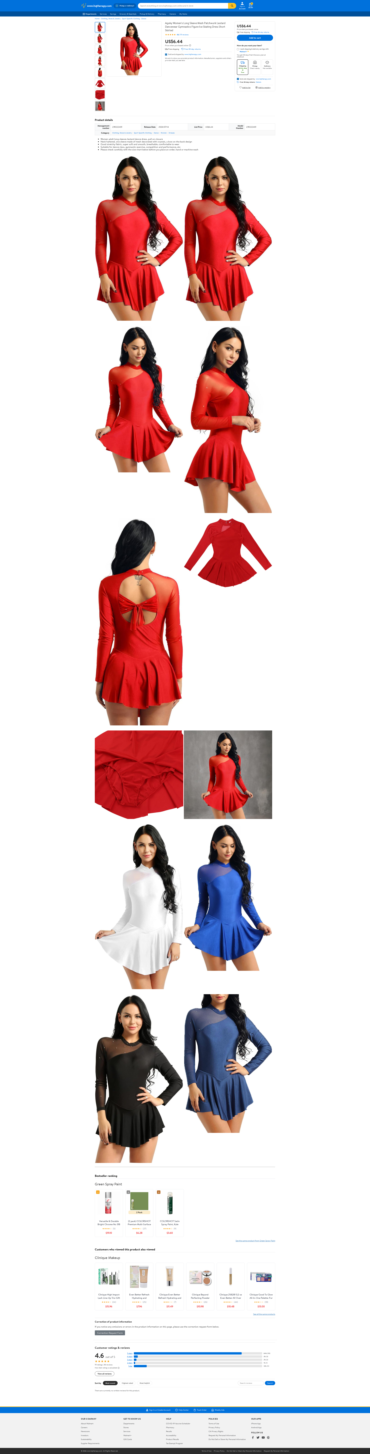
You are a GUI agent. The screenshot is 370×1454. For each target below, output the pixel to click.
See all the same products (264, 1314)
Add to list (246, 87)
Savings (113, 14)
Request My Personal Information (222, 1435)
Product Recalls (172, 1439)
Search (270, 1383)
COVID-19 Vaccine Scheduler (178, 1423)
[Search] (232, 6)
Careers (173, 14)
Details (258, 82)
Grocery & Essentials (128, 14)
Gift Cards (127, 1439)
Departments (91, 14)
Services (103, 14)
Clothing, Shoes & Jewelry (111, 18)
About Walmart (87, 1423)
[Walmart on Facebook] (252, 1438)
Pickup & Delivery (147, 14)
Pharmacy (162, 14)
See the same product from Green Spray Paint (255, 1240)
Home (97, 18)
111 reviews (184, 35)
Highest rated (127, 1383)
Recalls (169, 1431)
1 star (130, 1366)
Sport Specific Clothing (131, 18)
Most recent (110, 1383)
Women (163, 133)
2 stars (129, 1363)
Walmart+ (127, 1435)
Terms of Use (214, 1423)
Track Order (202, 1410)
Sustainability (86, 1439)
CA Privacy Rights (216, 1431)
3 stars (129, 1360)
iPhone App (256, 1423)
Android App (256, 1427)
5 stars (129, 1353)
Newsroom (85, 1431)
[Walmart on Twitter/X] (258, 1438)
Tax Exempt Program (174, 1443)
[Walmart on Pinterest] (268, 1438)
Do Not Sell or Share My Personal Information (227, 1439)
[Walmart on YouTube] (263, 1438)
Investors (84, 1435)
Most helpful (145, 1383)
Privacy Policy (214, 1427)
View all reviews (105, 1373)
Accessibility (171, 1435)
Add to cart (255, 37)
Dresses (172, 133)
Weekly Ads (219, 1410)
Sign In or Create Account (160, 1410)
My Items (183, 14)
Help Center (184, 1410)
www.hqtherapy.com (192, 54)
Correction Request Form (110, 1332)
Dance (143, 18)
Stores (126, 1427)
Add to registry (264, 87)
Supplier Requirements (90, 1443)
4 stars (129, 1356)
